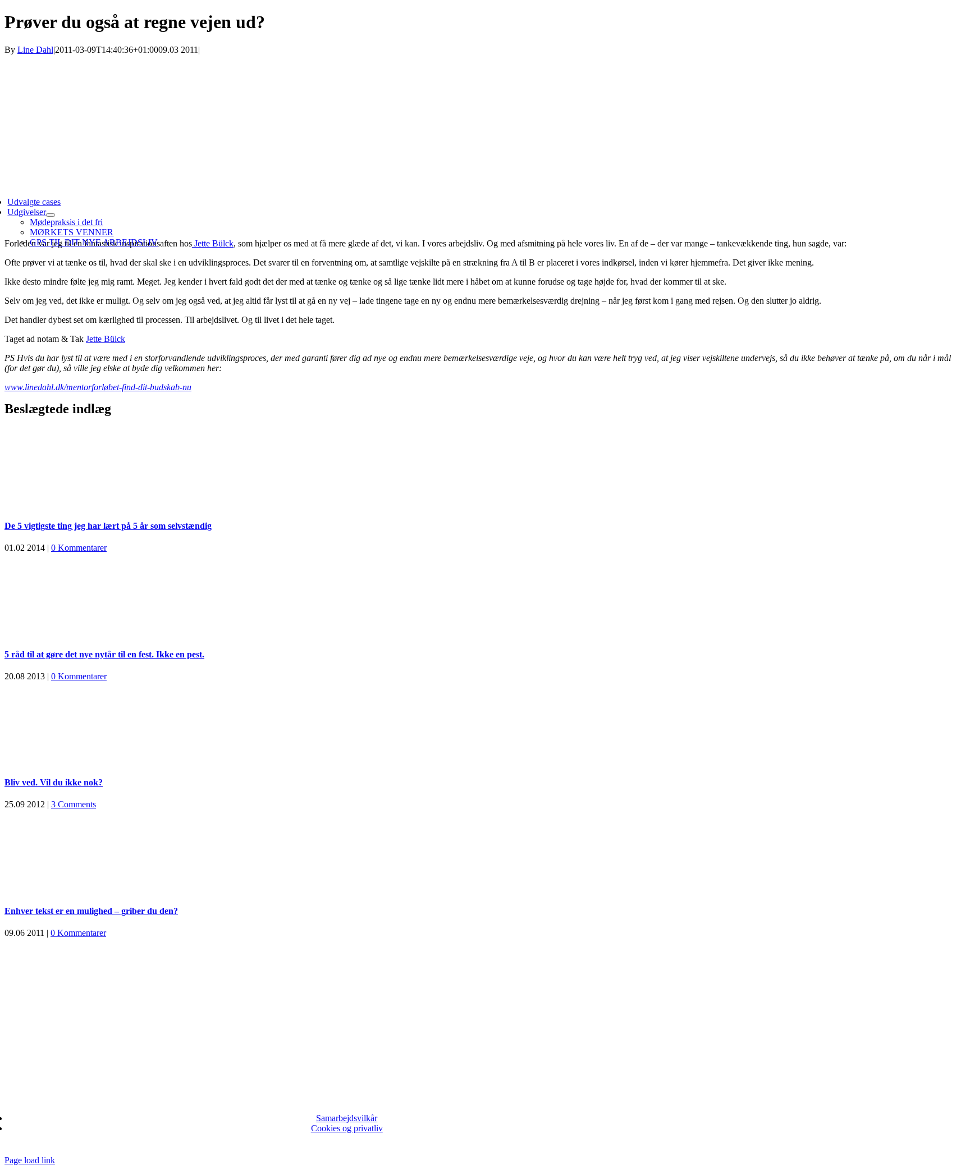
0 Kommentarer (79, 547)
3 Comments (73, 804)
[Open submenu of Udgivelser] (50, 215)
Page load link (29, 1160)
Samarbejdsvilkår (346, 1118)
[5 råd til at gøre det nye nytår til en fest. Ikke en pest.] (485, 595)
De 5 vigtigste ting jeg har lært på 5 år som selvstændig (108, 526)
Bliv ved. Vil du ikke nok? (53, 782)
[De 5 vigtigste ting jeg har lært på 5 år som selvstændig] (485, 467)
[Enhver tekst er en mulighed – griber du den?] (485, 852)
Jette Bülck (105, 339)
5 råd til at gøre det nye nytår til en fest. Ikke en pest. (104, 654)
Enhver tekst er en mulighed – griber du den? (91, 911)
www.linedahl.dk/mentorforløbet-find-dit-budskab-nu (97, 387)
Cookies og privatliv (347, 1128)
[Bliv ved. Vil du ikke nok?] (485, 724)
